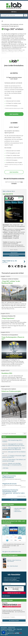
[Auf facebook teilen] (9, 267)
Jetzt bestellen (14, 114)
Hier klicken (16, 589)
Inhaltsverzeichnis (14, 255)
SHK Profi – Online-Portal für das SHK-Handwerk (14, 561)
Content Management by (7, 633)
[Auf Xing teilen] (15, 267)
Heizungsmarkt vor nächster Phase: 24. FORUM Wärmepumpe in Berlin (13, 444)
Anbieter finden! (14, 620)
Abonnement (14, 252)
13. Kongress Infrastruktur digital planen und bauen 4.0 (13, 456)
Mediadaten (4, 627)
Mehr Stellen (14, 499)
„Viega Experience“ (8, 318)
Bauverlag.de (4, 634)
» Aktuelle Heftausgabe (20, 508)
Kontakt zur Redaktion (6, 629)
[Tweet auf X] (12, 267)
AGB (14, 629)
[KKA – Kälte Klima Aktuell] (5, 566)
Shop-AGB (19, 629)
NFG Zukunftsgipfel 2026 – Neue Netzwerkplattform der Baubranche (13, 448)
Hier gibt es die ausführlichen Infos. (11, 551)
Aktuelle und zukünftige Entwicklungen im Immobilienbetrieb (12, 464)
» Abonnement (17, 511)
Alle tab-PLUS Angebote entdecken (14, 178)
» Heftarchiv (17, 510)
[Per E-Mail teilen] (21, 266)
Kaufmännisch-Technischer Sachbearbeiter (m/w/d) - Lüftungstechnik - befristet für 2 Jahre (13, 491)
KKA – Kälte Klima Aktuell (12, 566)
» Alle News (5, 468)
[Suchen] (25, 15)
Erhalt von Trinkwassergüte (11, 391)
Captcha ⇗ (19, 590)
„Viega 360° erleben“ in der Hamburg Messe (11, 282)
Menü (14, 12)
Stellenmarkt (11, 627)
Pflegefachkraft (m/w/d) (9, 484)
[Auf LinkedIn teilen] (18, 267)
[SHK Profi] (5, 560)
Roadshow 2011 (7, 373)
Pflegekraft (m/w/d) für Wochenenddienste (9, 476)
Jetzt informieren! (6, 595)
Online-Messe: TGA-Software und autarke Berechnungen (14, 460)
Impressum (11, 630)
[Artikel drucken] (24, 266)
